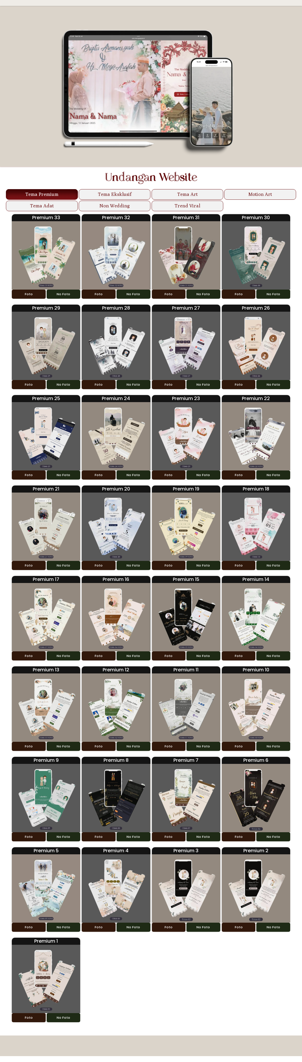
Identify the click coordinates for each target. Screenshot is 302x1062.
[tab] (42, 194)
